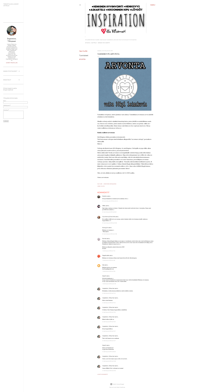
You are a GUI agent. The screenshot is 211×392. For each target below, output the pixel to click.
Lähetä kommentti (102, 374)
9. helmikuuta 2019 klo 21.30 (109, 370)
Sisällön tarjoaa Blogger (118, 384)
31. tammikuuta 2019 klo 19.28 (109, 223)
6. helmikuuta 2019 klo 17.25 (108, 312)
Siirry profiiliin (11, 63)
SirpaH (104, 276)
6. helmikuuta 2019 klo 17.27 (109, 331)
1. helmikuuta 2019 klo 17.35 (108, 271)
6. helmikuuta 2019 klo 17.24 (109, 293)
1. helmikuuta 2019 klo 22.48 (109, 283)
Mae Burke (122, 387)
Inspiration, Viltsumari (108, 288)
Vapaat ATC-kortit (104, 43)
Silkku (104, 205)
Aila (103, 265)
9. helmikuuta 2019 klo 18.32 (109, 351)
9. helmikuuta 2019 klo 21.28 (109, 361)
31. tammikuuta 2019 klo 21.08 (109, 234)
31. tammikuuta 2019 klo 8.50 (109, 212)
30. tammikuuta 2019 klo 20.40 (110, 201)
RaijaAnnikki (105, 255)
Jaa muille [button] (83, 51)
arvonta (82, 59)
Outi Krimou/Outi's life (108, 216)
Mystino (104, 196)
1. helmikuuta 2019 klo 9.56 (108, 260)
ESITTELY (94, 43)
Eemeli (104, 238)
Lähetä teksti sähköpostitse (109, 183)
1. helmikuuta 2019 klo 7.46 (108, 250)
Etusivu (87, 43)
